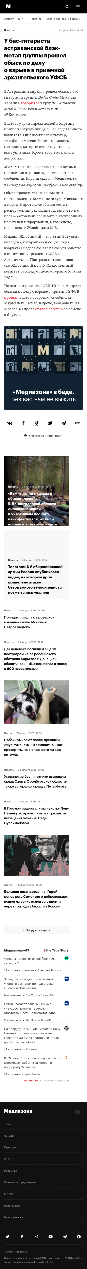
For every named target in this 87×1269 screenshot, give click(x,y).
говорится (30, 103)
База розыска (13, 1217)
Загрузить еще (36, 930)
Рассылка (10, 1170)
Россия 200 (12, 1205)
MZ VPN (9, 1193)
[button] (78, 7)
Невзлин (35, 18)
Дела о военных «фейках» (63, 18)
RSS (9, 1158)
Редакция (10, 1147)
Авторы (9, 1135)
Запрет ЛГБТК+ (14, 18)
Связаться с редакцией (46, 435)
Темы (7, 1123)
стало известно (48, 309)
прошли (11, 297)
